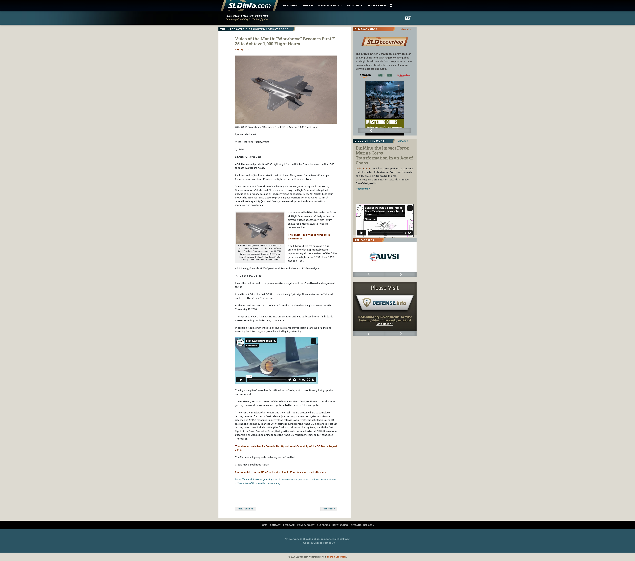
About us (353, 5)
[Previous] (371, 130)
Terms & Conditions (336, 557)
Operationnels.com (363, 525)
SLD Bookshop (377, 5)
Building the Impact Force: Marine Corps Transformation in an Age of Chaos (384, 155)
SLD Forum (323, 525)
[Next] (398, 130)
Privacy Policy (306, 525)
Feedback (289, 525)
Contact (275, 525)
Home (263, 525)
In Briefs (307, 5)
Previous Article (246, 509)
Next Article (328, 509)
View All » (406, 29)
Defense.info (340, 525)
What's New (290, 5)
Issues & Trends (328, 5)
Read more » (363, 188)
